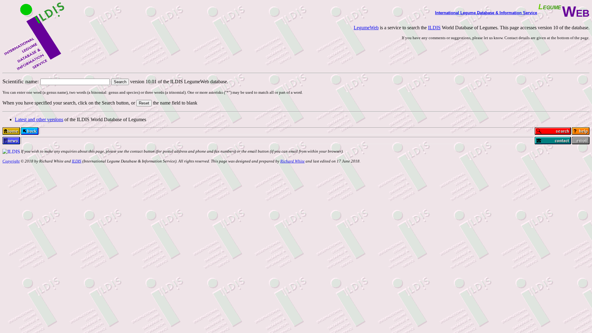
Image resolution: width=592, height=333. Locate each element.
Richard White (292, 161)
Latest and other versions (39, 119)
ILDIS (434, 27)
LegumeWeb (366, 27)
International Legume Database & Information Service (486, 12)
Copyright (11, 161)
